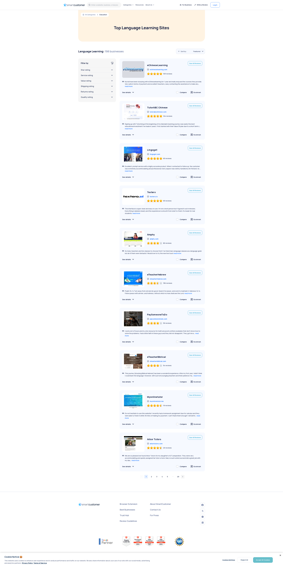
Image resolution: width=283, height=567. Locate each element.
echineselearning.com (158, 69)
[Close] (280, 555)
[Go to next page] (182, 476)
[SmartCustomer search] (89, 5)
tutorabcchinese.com (158, 112)
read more (129, 86)
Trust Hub (124, 515)
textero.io (154, 196)
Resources (140, 5)
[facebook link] (202, 505)
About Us (148, 5)
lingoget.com (155, 154)
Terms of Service (40, 563)
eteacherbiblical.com (158, 361)
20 (178, 477)
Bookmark (197, 92)
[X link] (202, 510)
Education (103, 15)
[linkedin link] (202, 522)
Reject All (244, 560)
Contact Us (155, 509)
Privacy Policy (27, 563)
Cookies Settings (228, 560)
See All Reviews (195, 63)
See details (126, 92)
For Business (187, 5)
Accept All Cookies (263, 560)
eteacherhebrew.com (158, 279)
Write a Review (202, 5)
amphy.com (154, 239)
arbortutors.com (156, 444)
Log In (215, 5)
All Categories (90, 15)
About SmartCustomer (160, 504)
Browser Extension (128, 504)
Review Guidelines (128, 521)
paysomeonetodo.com (158, 319)
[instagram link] (202, 516)
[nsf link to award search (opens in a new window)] (179, 541)
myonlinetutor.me (157, 401)
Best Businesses (127, 509)
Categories (127, 5)
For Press (154, 515)
